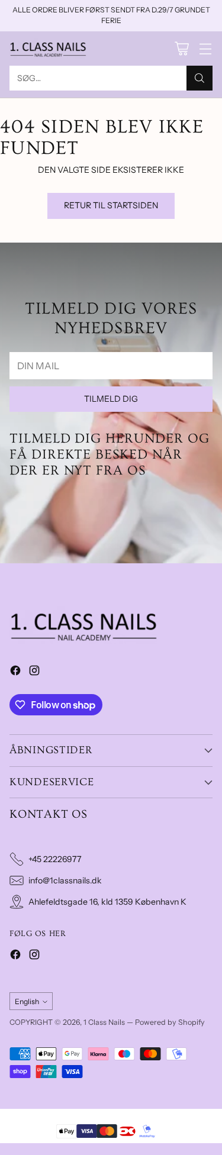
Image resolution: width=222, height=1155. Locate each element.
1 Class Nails (104, 1022)
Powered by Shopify (170, 1022)
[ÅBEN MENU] (205, 48)
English (27, 1001)
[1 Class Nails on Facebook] (15, 672)
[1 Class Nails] (47, 48)
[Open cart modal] (181, 48)
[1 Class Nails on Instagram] (34, 672)
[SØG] (199, 78)
